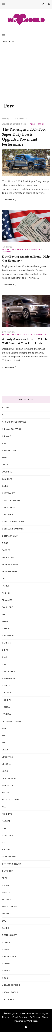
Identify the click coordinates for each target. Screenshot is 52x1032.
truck (41, 124)
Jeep (4, 728)
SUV (4, 921)
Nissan (6, 849)
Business (7, 472)
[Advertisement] (26, 71)
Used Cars (8, 999)
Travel (6, 971)
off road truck (11, 864)
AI (3, 415)
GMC (4, 657)
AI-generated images (14, 422)
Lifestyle (6, 252)
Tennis (6, 942)
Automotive (8, 249)
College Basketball (14, 522)
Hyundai (6, 714)
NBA (4, 828)
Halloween (8, 678)
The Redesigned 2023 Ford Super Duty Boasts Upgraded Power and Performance (24, 137)
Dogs (5, 543)
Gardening (8, 636)
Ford (32, 124)
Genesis (6, 643)
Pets (4, 878)
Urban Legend (10, 992)
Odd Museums (10, 857)
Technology (42, 334)
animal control (11, 429)
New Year (7, 835)
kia (3, 735)
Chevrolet (8, 493)
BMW (4, 457)
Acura (5, 408)
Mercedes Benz (10, 799)
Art (4, 443)
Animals (6, 436)
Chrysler (7, 514)
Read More (8, 200)
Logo (5, 771)
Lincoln (6, 764)
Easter (6, 550)
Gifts (5, 650)
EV (3, 579)
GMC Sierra (8, 671)
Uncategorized (11, 985)
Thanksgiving (10, 956)
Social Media (9, 906)
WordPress (31, 1020)
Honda (6, 707)
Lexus (5, 750)
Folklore (7, 607)
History (6, 693)
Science (6, 899)
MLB (4, 807)
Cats (5, 486)
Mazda (6, 792)
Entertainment (11, 564)
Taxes (5, 928)
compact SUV (10, 536)
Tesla (5, 949)
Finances (35, 249)
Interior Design (11, 721)
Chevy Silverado (12, 500)
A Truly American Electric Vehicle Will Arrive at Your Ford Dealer (24, 341)
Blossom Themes (41, 1017)
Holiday (6, 700)
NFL (4, 842)
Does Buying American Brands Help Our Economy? (26, 258)
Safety (6, 892)
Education (22, 249)
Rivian (5, 885)
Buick (5, 465)
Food (5, 614)
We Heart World (30, 1013)
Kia (3, 742)
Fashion (6, 593)
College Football (13, 529)
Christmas (8, 507)
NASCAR (6, 821)
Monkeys (7, 814)
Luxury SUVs (9, 778)
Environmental (25, 334)
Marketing (8, 785)
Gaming (6, 628)
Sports (6, 914)
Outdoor (7, 871)
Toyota (6, 963)
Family (5, 586)
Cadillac (7, 479)
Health (6, 685)
